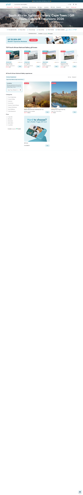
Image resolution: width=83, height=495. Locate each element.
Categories (9, 94)
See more (41, 23)
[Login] (73, 4)
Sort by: (69, 77)
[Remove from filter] (23, 79)
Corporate (58, 7)
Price (7, 114)
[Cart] (76, 4)
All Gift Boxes (25, 7)
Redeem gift (73, 7)
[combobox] (14, 90)
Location (9, 83)
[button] (40, 7)
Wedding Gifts (10, 7)
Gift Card (53, 7)
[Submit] (70, 4)
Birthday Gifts (17, 7)
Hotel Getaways (32, 7)
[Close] (68, 4)
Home (7, 10)
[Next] (77, 55)
